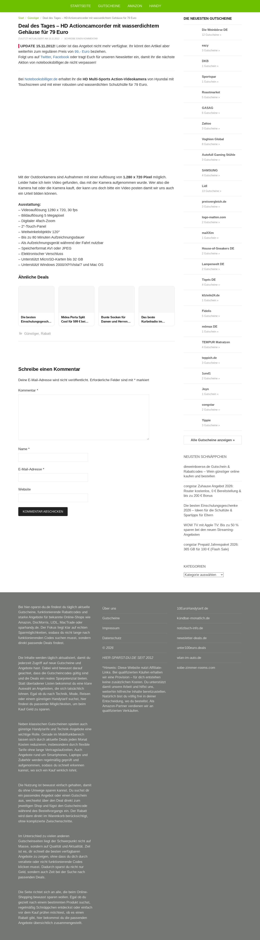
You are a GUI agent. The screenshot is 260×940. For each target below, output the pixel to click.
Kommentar (28, 390)
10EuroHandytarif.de (192, 608)
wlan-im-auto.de (189, 658)
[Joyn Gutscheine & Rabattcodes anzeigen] (193, 391)
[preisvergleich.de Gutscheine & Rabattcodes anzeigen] (193, 204)
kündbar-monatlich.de (193, 618)
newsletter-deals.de (192, 638)
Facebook (61, 57)
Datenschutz (111, 638)
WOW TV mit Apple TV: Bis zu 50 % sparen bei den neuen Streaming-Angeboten (211, 530)
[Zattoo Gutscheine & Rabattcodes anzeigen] (193, 126)
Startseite (80, 6)
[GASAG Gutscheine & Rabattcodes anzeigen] (193, 110)
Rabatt (46, 334)
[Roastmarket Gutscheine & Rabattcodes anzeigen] (193, 95)
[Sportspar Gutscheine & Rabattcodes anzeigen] (193, 79)
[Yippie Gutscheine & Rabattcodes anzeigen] (193, 423)
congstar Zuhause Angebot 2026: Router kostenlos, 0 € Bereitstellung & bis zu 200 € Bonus (212, 491)
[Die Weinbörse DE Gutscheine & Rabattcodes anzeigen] (193, 32)
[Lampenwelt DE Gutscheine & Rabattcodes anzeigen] (193, 266)
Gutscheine (109, 6)
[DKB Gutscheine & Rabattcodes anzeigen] (193, 63)
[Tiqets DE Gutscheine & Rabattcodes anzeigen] (193, 282)
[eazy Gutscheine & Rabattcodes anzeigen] (193, 48)
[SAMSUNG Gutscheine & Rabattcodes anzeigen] (193, 173)
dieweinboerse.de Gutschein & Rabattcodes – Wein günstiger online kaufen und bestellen (211, 471)
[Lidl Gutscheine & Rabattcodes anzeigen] (193, 188)
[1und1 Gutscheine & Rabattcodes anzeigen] (193, 376)
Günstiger (33, 17)
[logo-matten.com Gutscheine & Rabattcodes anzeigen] (193, 220)
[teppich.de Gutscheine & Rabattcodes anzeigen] (193, 360)
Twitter (45, 57)
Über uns (109, 608)
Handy (155, 6)
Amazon (135, 6)
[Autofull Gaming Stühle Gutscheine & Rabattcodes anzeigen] (193, 157)
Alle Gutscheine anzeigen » (213, 440)
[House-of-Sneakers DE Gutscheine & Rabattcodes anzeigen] (193, 251)
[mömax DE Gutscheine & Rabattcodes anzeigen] (193, 329)
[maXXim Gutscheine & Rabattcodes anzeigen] (193, 235)
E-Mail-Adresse (31, 469)
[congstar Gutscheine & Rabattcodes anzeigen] (193, 407)
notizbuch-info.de (190, 628)
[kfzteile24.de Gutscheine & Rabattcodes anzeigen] (193, 298)
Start (21, 17)
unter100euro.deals (191, 648)
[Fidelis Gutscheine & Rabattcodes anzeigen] (193, 313)
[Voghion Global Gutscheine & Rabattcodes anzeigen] (193, 141)
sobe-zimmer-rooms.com (196, 668)
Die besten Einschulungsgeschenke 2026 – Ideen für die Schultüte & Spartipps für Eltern (211, 510)
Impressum (110, 628)
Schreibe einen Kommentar (81, 38)
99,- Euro (82, 51)
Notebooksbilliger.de (41, 79)
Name (24, 449)
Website (24, 489)
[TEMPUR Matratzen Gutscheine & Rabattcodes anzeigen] (193, 345)
